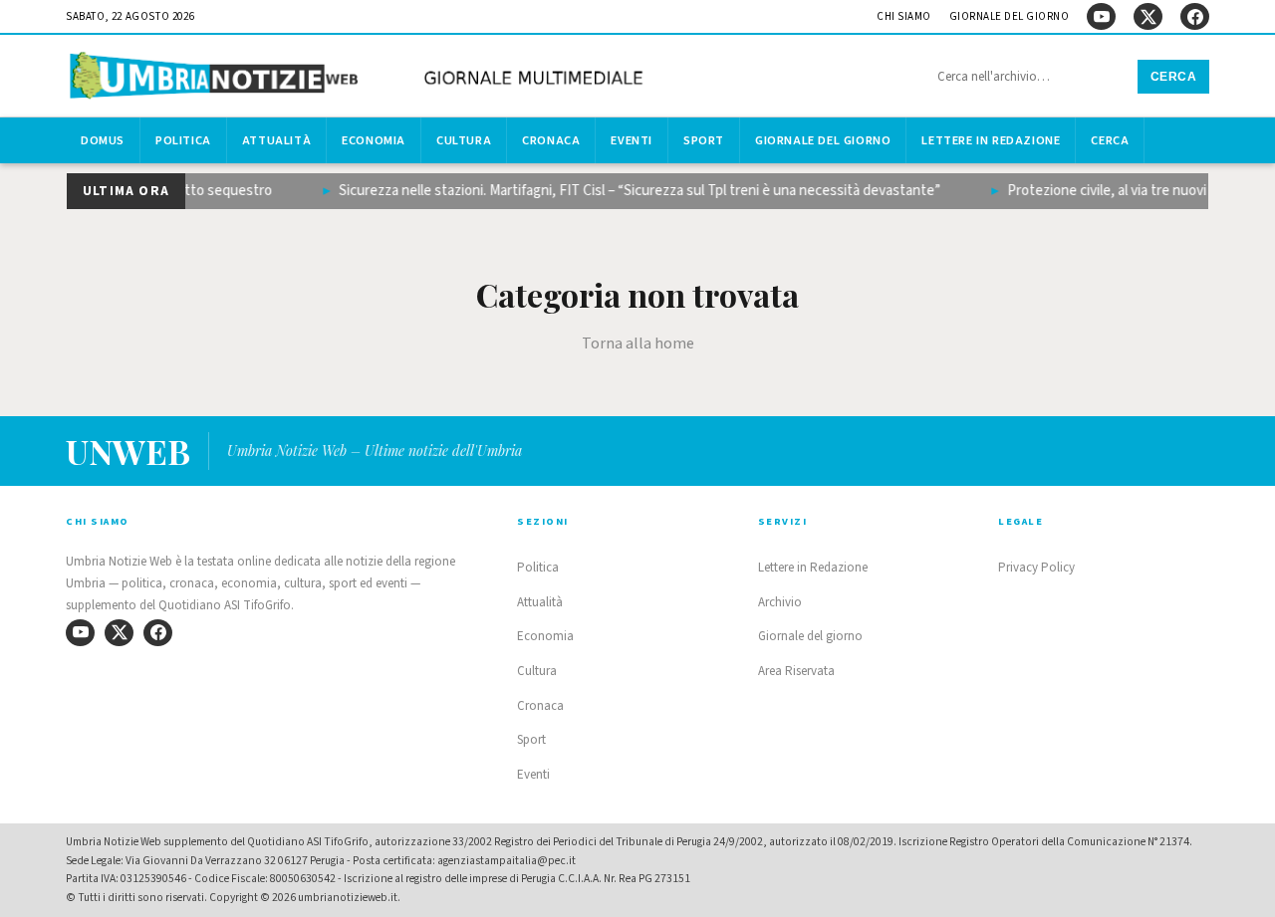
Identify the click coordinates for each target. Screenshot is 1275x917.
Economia (373, 140)
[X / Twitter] (1148, 16)
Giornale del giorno (1009, 16)
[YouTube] (1101, 16)
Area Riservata (796, 671)
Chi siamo (904, 16)
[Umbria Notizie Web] (359, 78)
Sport (703, 140)
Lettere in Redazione (990, 140)
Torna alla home (638, 343)
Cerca (1173, 77)
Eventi (631, 140)
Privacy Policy (1036, 567)
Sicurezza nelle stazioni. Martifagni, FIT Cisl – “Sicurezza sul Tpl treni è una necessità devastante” (631, 190)
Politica (183, 140)
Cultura (463, 140)
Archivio (780, 602)
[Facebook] (1194, 16)
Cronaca (551, 140)
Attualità (276, 140)
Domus (103, 140)
